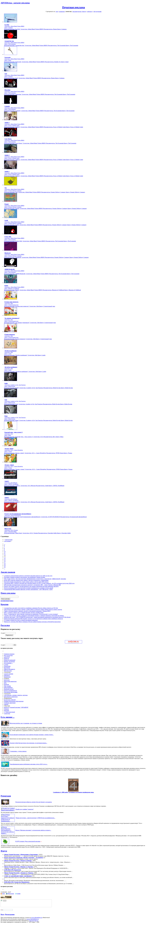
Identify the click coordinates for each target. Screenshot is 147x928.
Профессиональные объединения (13, 701)
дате (57, 11)
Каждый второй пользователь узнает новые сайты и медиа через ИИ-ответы (26, 582)
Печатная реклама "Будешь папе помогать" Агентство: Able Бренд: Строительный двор (29, 306)
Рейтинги (7, 675)
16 (4, 561)
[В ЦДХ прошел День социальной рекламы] (5, 844)
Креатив (4, 604)
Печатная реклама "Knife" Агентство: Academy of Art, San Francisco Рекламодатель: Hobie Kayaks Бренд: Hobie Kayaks (38, 388)
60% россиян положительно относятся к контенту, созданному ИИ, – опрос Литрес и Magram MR (32, 585)
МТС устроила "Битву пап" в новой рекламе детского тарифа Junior (23, 612)
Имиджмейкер (8, 687)
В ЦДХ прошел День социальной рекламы (27, 841)
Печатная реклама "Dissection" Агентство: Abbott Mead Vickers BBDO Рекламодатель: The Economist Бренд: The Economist (39, 94)
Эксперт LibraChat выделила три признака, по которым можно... (28, 743)
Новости (6, 658)
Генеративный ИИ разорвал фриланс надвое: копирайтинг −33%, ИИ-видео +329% (28, 589)
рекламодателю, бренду (79, 11)
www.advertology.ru (36, 917)
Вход (2, 914)
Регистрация (9, 914)
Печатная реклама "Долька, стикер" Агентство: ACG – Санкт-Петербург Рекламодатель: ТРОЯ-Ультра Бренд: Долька (38, 469)
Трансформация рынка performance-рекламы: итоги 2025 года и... (29, 764)
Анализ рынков (8, 572)
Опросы (6, 709)
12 (4, 554)
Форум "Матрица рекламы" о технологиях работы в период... (33, 830)
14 (4, 557)
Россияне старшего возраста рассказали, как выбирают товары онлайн (24, 577)
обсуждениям (97, 11)
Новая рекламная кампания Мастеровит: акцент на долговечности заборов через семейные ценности (33, 618)
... (4, 544)
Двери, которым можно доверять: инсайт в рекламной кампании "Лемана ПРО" (27, 611)
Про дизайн (7, 686)
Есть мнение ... (8, 663)
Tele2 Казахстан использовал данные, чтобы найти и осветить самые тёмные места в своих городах (33, 609)
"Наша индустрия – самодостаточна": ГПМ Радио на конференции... (35, 818)
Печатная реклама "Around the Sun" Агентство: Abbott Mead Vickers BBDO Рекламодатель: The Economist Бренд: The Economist (41, 45)
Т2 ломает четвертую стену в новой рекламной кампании (21, 620)
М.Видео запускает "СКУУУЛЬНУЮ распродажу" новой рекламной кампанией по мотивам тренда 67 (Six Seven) (37, 617)
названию (62, 11)
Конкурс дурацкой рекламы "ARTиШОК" (16, 707)
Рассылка (5, 625)
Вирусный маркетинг (10, 681)
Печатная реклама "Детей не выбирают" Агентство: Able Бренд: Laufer (24, 355)
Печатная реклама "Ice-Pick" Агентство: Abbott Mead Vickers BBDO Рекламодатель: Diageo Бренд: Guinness (35, 29)
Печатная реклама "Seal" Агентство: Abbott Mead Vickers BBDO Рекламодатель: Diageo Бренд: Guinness (34, 78)
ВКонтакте (11, 893)
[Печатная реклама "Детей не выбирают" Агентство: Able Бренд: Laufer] (10, 348)
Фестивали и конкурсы (11, 696)
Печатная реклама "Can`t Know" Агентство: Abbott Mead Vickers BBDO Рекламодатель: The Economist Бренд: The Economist (40, 143)
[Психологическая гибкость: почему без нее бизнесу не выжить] (5, 804)
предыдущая (8, 539)
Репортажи (7, 666)
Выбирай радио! (9, 689)
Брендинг (7, 680)
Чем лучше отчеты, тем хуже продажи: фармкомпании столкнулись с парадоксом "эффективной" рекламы (35, 578)
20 (4, 567)
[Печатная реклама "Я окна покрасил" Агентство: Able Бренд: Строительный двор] (10, 331)
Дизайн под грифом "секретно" (24, 809)
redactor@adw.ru (33, 920)
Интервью (7, 667)
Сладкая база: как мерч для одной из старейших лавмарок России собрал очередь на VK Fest (31, 608)
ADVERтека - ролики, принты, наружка (16, 695)
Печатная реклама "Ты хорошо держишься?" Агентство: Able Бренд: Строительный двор (30, 322)
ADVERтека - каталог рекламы (15, 3)
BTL (5, 683)
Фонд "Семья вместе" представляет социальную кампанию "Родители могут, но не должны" (31, 614)
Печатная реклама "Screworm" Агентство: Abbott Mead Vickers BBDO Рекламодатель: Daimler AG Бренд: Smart (36, 61)
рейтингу (90, 11)
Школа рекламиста (9, 669)
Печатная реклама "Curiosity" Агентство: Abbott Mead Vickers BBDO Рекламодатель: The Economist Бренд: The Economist (39, 110)
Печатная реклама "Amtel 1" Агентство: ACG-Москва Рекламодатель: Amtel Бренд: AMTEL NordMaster (34, 502)
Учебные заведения (9, 703)
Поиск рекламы (8, 593)
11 (4, 553)
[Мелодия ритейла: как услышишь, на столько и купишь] (5, 726)
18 (4, 564)
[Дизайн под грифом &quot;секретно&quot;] (8, 810)
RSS (3, 893)
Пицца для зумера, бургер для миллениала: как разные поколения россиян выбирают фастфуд (31, 586)
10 (4, 551)
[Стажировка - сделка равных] (5, 754)
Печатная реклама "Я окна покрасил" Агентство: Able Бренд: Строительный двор (28, 339)
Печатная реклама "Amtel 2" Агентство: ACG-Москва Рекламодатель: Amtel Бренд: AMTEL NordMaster (34, 485)
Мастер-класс (8, 670)
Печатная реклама (73, 7)
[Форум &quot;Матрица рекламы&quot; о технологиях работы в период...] (8, 833)
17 (4, 562)
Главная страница (9, 654)
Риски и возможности (10, 690)
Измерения (7, 677)
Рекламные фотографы (10, 692)
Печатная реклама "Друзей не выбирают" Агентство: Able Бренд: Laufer (25, 371)
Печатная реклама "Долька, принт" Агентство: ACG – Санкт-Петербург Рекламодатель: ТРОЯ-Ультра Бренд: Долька (38, 453)
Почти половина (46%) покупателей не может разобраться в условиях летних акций (28, 588)
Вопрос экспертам (9, 661)
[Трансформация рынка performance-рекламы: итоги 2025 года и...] (5, 767)
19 (4, 565)
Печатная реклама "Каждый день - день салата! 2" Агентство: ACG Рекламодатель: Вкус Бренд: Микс (33, 436)
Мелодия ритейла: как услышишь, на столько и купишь (26, 723)
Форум (4, 851)
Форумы (6, 710)
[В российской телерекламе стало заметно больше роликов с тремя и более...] (5, 737)
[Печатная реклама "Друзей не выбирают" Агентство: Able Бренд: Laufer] (10, 364)
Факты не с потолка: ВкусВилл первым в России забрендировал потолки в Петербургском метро (32, 621)
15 (4, 559)
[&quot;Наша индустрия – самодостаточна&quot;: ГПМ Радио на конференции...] (8, 821)
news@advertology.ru (33, 919)
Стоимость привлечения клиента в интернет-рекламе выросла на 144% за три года (28, 575)
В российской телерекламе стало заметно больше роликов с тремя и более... (32, 734)
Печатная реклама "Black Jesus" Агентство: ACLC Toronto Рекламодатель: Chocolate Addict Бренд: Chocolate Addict (37, 533)
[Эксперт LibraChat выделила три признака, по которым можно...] (5, 745)
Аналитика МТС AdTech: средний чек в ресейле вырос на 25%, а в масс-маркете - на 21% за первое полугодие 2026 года (39, 583)
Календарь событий (10, 699)
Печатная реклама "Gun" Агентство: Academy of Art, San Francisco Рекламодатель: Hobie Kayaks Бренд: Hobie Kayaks (38, 404)
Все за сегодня (8, 655)
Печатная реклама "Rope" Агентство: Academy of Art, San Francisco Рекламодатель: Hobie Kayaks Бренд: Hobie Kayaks (38, 420)
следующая (7, 541)
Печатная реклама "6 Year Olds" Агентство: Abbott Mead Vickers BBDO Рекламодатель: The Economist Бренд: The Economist (40, 241)
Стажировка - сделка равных (18, 751)
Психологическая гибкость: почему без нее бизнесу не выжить (33, 802)
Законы (6, 704)
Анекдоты (7, 713)
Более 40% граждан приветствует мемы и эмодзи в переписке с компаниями (26, 580)
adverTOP (7, 657)
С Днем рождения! (9, 712)
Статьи (6, 664)
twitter (18, 893)
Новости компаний (9, 660)
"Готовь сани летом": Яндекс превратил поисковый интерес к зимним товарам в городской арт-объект (34, 615)
